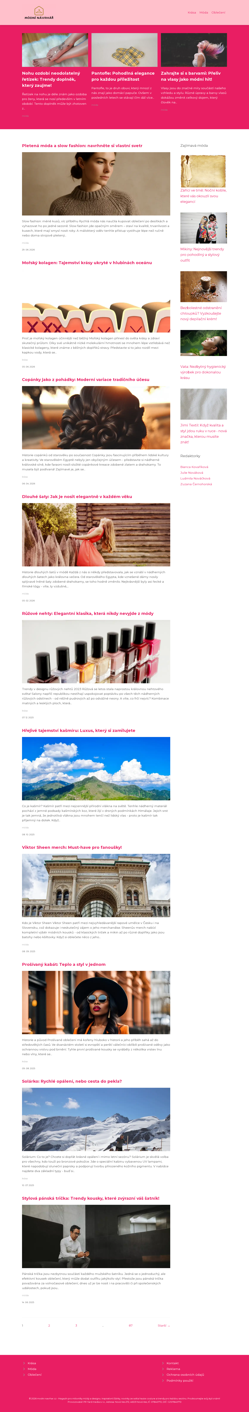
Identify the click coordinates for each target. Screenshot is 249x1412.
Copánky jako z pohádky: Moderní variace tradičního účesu (85, 379)
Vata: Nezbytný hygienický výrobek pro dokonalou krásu (203, 372)
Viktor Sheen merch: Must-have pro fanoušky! (72, 847)
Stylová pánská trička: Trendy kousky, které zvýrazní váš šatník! (90, 1198)
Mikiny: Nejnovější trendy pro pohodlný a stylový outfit (202, 254)
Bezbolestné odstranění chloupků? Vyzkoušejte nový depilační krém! (201, 313)
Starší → (164, 1325)
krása (25, 360)
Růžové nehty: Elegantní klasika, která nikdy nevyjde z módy (87, 613)
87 (131, 1325)
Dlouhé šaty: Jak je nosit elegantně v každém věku (77, 496)
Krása (192, 12)
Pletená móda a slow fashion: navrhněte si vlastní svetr (82, 145)
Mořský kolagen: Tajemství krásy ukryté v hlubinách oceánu (87, 262)
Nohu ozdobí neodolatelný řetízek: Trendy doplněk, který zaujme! (51, 79)
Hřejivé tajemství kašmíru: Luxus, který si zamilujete (78, 730)
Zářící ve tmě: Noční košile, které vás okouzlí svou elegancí (203, 196)
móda (25, 116)
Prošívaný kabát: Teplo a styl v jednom (64, 964)
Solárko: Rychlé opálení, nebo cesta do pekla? (72, 1081)
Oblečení (218, 12)
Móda (204, 12)
